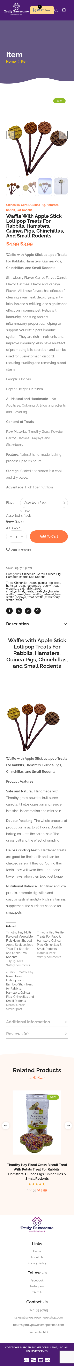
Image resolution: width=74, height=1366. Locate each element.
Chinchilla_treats (25, 582)
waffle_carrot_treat (19, 594)
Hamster (52, 205)
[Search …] (56, 10)
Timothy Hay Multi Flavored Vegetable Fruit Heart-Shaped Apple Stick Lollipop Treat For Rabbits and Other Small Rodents (19, 945)
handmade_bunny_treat (43, 585)
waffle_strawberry (47, 597)
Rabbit (10, 210)
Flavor (11, 503)
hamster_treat (15, 585)
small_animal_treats (19, 591)
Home (11, 61)
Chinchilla (13, 205)
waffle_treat (14, 600)
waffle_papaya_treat (20, 597)
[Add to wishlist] (41, 1131)
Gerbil (25, 205)
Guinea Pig (37, 205)
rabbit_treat (33, 588)
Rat (18, 210)
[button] (60, 181)
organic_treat (15, 588)
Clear (27, 511)
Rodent (27, 210)
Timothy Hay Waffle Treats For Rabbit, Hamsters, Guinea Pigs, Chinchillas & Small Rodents (50, 940)
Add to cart (49, 536)
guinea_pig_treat (49, 582)
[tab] (37, 624)
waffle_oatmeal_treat (47, 594)
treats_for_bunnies (47, 591)
